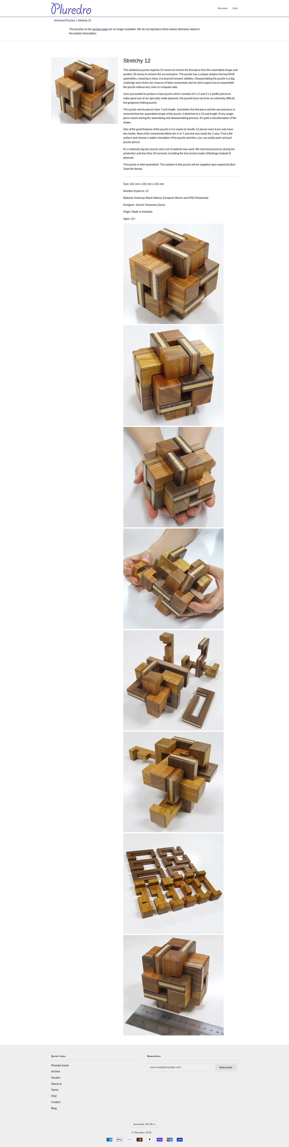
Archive (55, 1071)
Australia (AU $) (143, 1124)
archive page (100, 29)
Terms (54, 1089)
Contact (55, 1102)
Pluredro (139, 1132)
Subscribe (225, 1067)
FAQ (54, 1096)
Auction (55, 1077)
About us (56, 1083)
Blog (54, 1108)
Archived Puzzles (64, 20)
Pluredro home (60, 1065)
